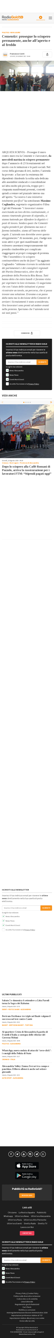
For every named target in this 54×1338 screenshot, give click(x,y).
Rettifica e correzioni (27, 1310)
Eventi (4, 1009)
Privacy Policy (33, 384)
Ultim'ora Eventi (14, 1223)
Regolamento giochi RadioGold (27, 1304)
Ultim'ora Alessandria (40, 1216)
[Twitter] (17, 1154)
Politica (5, 32)
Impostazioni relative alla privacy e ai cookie (27, 1318)
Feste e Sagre (14, 1009)
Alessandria (26, 1009)
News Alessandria (16, 370)
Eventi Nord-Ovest (16, 379)
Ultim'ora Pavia (15, 1219)
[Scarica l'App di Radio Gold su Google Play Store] (27, 1175)
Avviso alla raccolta (27, 1321)
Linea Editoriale (27, 1301)
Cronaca (5, 463)
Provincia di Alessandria (29, 463)
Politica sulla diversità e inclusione (27, 1296)
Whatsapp (8, 1216)
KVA (34, 1334)
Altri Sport (7, 1078)
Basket (5, 1025)
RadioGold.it (34, 1327)
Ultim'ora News (22, 1216)
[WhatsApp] (43, 1154)
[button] (51, 402)
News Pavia (13, 375)
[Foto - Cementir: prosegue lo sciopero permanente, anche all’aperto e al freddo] (27, 76)
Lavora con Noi (27, 1227)
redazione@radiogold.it (36, 1332)
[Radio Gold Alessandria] (12, 17)
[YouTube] (23, 1154)
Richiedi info (27, 1195)
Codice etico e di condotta (27, 1299)
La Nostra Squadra (27, 1212)
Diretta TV (42, 1223)
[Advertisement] (27, 121)
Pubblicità (41, 1212)
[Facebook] (11, 1154)
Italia (12, 1059)
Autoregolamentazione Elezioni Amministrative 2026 (27, 1312)
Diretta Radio (30, 1223)
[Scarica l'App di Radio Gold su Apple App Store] (27, 1165)
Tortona (29, 1025)
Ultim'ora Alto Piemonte (35, 1219)
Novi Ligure (15, 32)
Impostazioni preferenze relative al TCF (27, 1315)
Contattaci (27, 1233)
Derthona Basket (16, 1025)
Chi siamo (12, 1212)
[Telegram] (36, 1154)
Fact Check (27, 1307)
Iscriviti (42, 362)
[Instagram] (30, 1154)
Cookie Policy (33, 1293)
